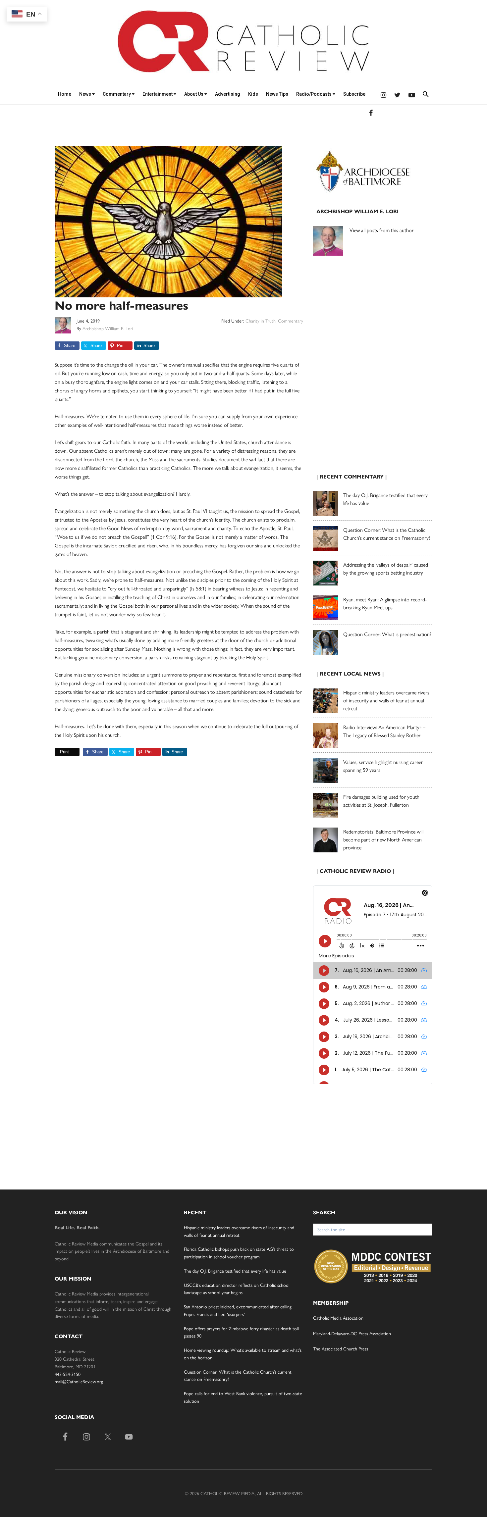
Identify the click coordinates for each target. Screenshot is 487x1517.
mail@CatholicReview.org (79, 1381)
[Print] (57, 752)
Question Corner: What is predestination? (387, 634)
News (85, 94)
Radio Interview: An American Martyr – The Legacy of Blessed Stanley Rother (384, 731)
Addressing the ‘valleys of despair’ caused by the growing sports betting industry (385, 568)
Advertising (227, 94)
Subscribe (354, 94)
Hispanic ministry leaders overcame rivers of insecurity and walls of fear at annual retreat (386, 700)
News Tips (277, 94)
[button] (425, 95)
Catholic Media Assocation (338, 1317)
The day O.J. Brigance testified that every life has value (235, 1270)
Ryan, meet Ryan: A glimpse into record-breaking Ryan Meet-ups (385, 603)
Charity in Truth (260, 320)
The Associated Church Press (340, 1348)
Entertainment (158, 94)
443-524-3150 (68, 1374)
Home (64, 94)
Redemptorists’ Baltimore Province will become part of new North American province (383, 839)
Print (64, 751)
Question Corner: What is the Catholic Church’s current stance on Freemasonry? (386, 533)
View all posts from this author (382, 230)
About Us (194, 94)
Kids (253, 94)
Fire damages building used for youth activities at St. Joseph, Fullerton (381, 800)
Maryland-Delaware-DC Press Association (352, 1333)
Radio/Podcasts (314, 94)
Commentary (117, 94)
